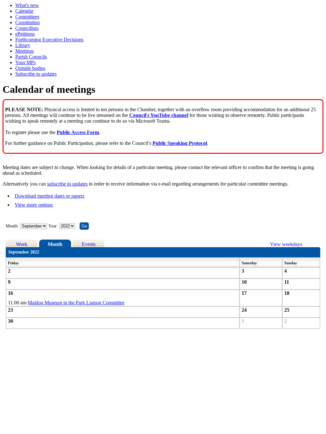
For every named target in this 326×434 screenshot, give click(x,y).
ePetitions (25, 34)
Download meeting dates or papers (49, 196)
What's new (27, 5)
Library (22, 45)
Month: (12, 226)
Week (21, 244)
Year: (53, 226)
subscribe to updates (67, 183)
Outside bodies (30, 68)
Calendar (24, 11)
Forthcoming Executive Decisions (49, 39)
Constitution (27, 22)
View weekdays (286, 244)
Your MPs (25, 62)
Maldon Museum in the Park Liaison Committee (76, 302)
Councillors (27, 28)
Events (89, 244)
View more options (34, 204)
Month (55, 244)
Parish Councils (31, 56)
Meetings (24, 51)
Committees (27, 16)
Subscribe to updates (36, 74)
